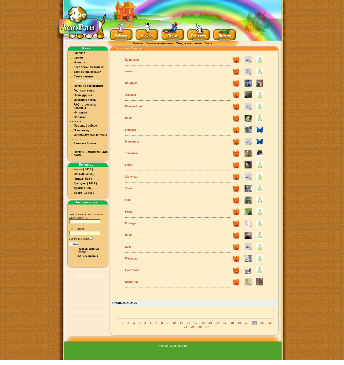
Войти (74, 244)
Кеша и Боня (134, 106)
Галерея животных (87, 81)
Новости (79, 62)
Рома (128, 211)
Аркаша (130, 94)
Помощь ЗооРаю (85, 125)
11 (181, 323)
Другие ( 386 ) (83, 188)
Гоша (128, 165)
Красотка (131, 282)
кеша (128, 71)
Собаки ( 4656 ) (84, 174)
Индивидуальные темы (90, 135)
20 (246, 323)
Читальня (80, 112)
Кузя (128, 246)
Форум (78, 57)
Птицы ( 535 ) (83, 178)
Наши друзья (83, 95)
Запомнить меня (79, 238)
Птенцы (130, 223)
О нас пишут (82, 130)
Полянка (80, 117)
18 (232, 323)
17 (225, 323)
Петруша (131, 258)
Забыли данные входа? (88, 250)
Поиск (208, 43)
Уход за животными (189, 43)
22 (262, 323)
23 (269, 323)
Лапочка (131, 176)
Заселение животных (159, 43)
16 (217, 323)
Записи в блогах (85, 143)
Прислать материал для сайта (91, 153)
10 (174, 323)
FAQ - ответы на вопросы (85, 106)
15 (210, 323)
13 (196, 323)
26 (200, 326)
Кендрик (131, 83)
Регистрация (90, 256)
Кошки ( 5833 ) (83, 169)
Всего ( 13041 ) (84, 192)
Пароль (80, 228)
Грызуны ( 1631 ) (85, 183)
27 (207, 326)
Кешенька (132, 59)
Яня (128, 200)
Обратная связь (85, 100)
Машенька (132, 141)
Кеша (128, 118)
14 (203, 323)
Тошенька (132, 153)
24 (185, 326)
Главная (138, 43)
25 (192, 326)
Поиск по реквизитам (88, 86)
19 (239, 323)
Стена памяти (83, 76)
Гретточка (132, 270)
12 (188, 323)
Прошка (130, 129)
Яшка (129, 188)
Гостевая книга (84, 90)
